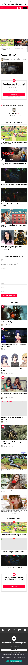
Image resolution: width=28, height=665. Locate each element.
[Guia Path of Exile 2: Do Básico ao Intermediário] (14, 408)
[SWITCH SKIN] (18, 7)
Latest (4, 5)
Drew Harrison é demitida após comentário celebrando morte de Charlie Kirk (12, 248)
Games (3, 243)
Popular (11, 5)
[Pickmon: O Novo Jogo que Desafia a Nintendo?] (14, 154)
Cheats (3, 222)
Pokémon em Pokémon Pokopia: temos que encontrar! (6, 48)
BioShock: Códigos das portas (11, 322)
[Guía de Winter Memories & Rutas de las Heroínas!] (14, 335)
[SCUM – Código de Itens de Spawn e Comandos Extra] (14, 432)
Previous (0, 45)
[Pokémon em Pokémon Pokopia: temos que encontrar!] (7, 42)
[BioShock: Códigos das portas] (14, 312)
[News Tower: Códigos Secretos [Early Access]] (14, 216)
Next (27, 45)
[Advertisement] (14, 24)
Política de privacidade (16, 661)
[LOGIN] (20, 7)
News (2, 160)
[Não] (13, 662)
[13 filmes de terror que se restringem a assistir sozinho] (14, 384)
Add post (25, 8)
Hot (16, 5)
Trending (22, 5)
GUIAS (2, 139)
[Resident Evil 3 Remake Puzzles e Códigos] (14, 195)
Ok (8, 661)
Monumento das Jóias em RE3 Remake (14, 184)
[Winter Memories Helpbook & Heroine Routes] (14, 360)
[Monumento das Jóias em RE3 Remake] (14, 175)
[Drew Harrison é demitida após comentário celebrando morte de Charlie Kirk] (14, 237)
